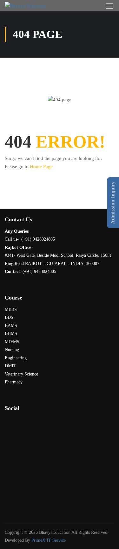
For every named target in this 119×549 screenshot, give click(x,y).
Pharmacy (14, 382)
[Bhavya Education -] (26, 6)
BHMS (11, 333)
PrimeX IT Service (48, 540)
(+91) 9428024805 (39, 271)
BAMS (11, 325)
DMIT (10, 365)
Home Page (41, 166)
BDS (9, 317)
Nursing (12, 349)
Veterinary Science (21, 374)
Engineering (16, 358)
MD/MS (12, 341)
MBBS (11, 309)
